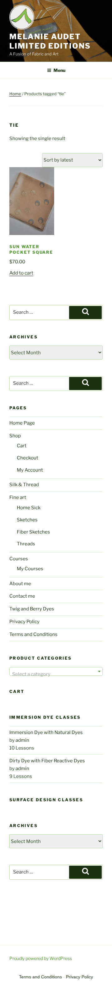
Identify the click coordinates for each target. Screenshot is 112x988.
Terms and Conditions (33, 634)
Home (15, 93)
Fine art (17, 497)
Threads (26, 544)
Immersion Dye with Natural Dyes (46, 732)
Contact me (22, 596)
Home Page (22, 423)
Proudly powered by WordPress (40, 958)
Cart (21, 446)
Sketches (27, 520)
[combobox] (56, 671)
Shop (15, 436)
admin (22, 740)
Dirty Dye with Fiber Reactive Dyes (47, 761)
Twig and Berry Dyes (31, 609)
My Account (30, 470)
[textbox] (56, 674)
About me (20, 583)
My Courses (30, 569)
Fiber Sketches (33, 532)
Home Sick (28, 507)
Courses (18, 559)
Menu (59, 70)
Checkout (27, 458)
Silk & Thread (24, 484)
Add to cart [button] (21, 273)
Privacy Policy (24, 621)
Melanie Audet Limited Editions (50, 41)
